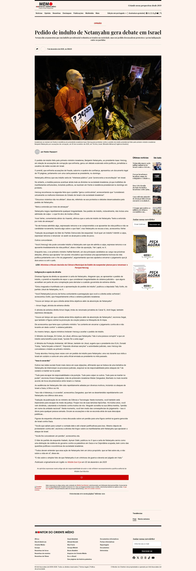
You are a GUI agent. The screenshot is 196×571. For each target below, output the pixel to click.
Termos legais (84, 567)
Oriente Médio (40, 545)
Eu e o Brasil (71, 556)
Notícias (39, 13)
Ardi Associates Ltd (155, 567)
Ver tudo (157, 158)
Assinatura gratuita (136, 13)
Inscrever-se (154, 224)
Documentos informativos (109, 539)
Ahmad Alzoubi (72, 542)
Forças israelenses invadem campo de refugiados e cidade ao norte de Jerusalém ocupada (141, 176)
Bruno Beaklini (72, 550)
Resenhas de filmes (42, 556)
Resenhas (57, 13)
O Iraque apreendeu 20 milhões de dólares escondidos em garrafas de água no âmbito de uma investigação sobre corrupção (141, 210)
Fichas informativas (107, 542)
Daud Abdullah (72, 539)
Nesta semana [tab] (144, 519)
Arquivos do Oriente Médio (77, 553)
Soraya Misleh (72, 548)
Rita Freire (71, 545)
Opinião (47, 13)
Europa (37, 548)
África (37, 539)
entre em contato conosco (92, 488)
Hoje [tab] (134, 519)
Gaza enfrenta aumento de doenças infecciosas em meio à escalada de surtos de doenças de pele (142, 199)
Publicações (78, 13)
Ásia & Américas (40, 542)
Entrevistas (104, 550)
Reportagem (104, 545)
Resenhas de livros (41, 550)
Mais (97, 13)
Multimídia (89, 13)
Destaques (67, 13)
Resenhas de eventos (42, 553)
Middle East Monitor (83, 485)
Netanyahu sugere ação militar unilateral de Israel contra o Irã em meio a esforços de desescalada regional (141, 165)
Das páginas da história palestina (79, 559)
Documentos (104, 548)
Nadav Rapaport (50, 152)
